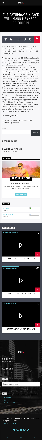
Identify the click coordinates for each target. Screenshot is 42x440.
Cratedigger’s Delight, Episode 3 (21, 258)
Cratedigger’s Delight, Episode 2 (21, 293)
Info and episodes (21, 194)
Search (4, 128)
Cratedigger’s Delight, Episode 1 (21, 329)
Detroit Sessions (8, 215)
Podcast (6, 424)
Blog (14, 424)
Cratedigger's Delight (10, 233)
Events (6, 400)
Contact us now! (9, 402)
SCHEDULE (7, 397)
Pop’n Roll (6, 208)
